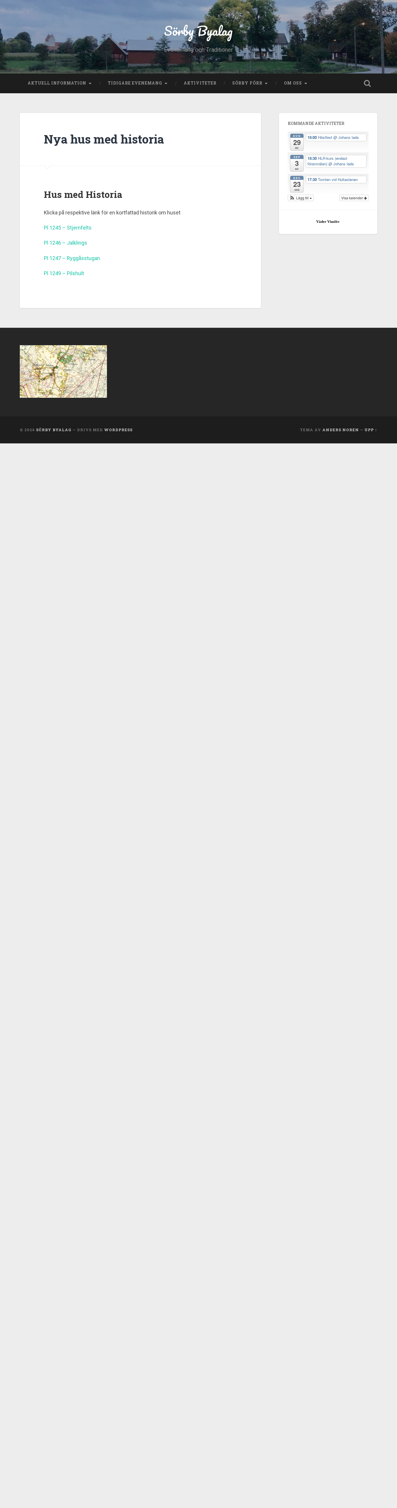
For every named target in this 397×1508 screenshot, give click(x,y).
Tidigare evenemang (135, 83)
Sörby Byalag (198, 30)
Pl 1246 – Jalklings (65, 243)
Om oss (293, 83)
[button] (301, 198)
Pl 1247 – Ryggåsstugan (72, 258)
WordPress (118, 429)
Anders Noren (340, 429)
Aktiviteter (200, 83)
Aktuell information (57, 83)
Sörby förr (247, 83)
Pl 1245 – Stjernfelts (68, 228)
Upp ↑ (370, 429)
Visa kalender (352, 197)
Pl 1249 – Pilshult (64, 273)
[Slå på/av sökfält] (367, 83)
